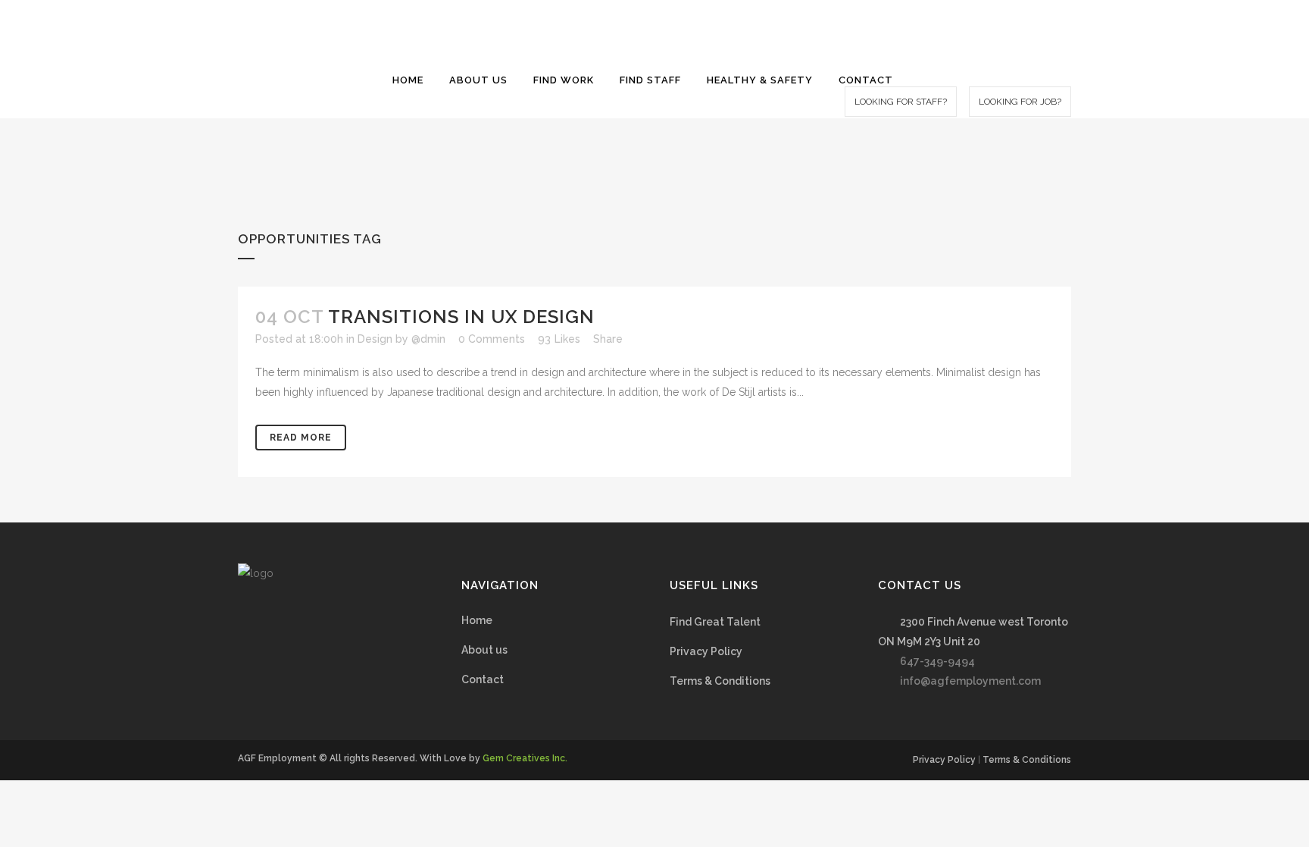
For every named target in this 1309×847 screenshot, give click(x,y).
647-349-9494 (937, 661)
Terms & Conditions (720, 681)
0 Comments (491, 339)
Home (476, 620)
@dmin (428, 339)
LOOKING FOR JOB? (1020, 101)
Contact (482, 679)
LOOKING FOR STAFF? (900, 101)
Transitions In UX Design (461, 317)
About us (484, 650)
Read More (301, 437)
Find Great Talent (715, 622)
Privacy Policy (706, 651)
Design (375, 339)
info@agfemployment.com (970, 681)
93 (559, 339)
